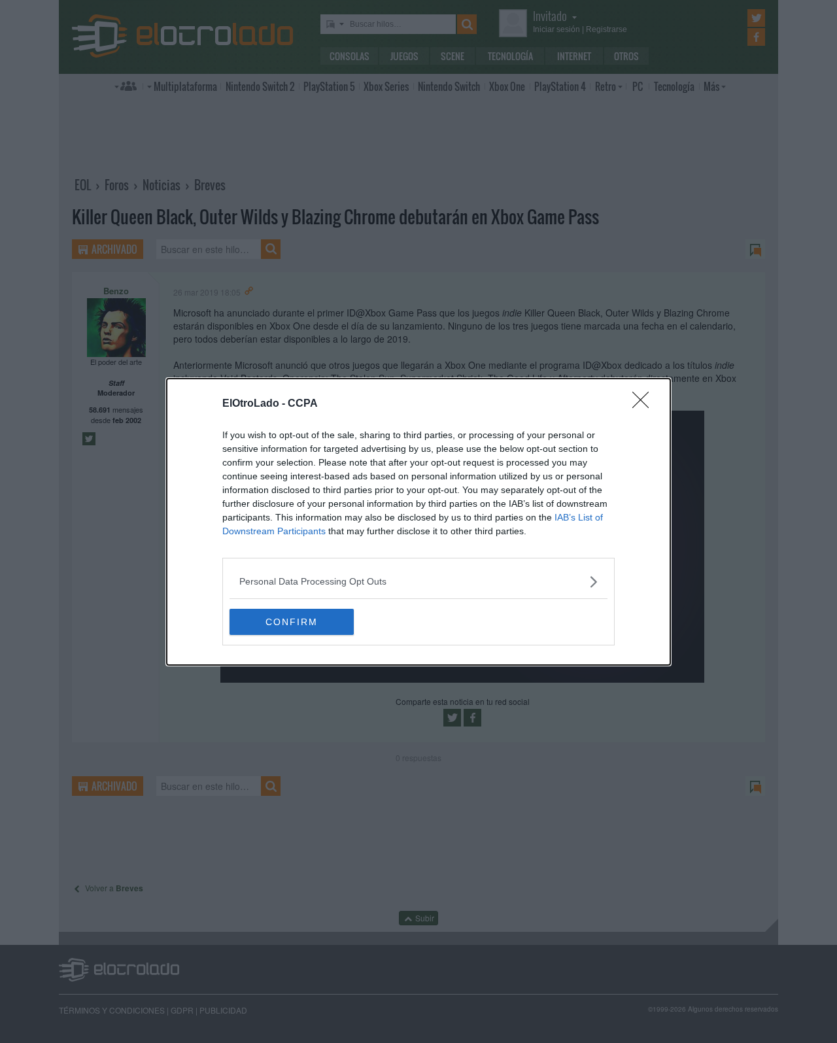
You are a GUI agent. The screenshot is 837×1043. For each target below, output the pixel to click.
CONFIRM (291, 622)
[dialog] (418, 522)
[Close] (644, 404)
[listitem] (418, 582)
